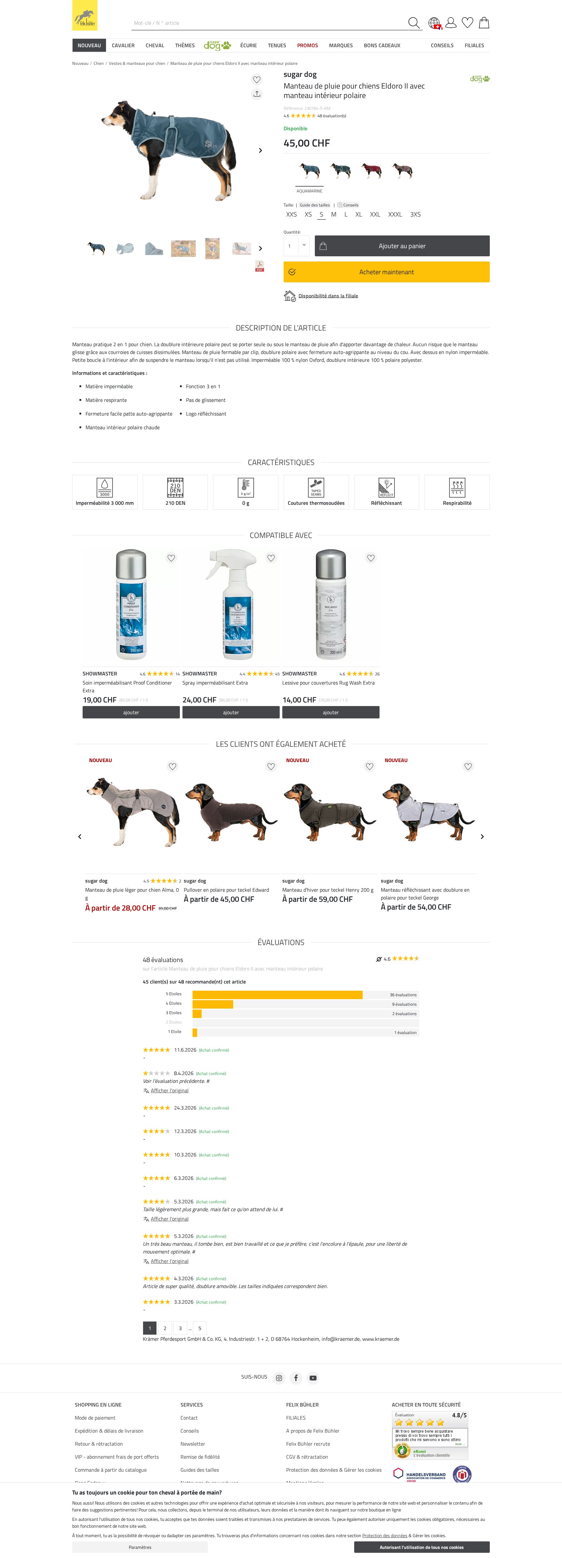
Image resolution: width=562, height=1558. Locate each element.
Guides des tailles (200, 1470)
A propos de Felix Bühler (313, 1431)
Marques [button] (341, 45)
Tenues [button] (277, 45)
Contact (189, 1418)
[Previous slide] (77, 150)
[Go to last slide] (80, 836)
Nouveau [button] (89, 45)
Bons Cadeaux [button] (382, 45)
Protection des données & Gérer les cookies (333, 1470)
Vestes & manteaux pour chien (137, 63)
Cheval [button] (155, 45)
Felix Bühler (302, 1405)
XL (358, 214)
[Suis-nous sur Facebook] (295, 1378)
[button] (217, 45)
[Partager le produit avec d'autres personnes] (257, 94)
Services (192, 1405)
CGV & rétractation (307, 1457)
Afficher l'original (170, 1090)
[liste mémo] (467, 21)
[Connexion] (451, 21)
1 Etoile (174, 1031)
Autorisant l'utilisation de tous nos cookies (422, 1547)
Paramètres (140, 1547)
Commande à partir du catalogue (111, 1470)
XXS (291, 214)
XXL (375, 214)
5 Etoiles (173, 994)
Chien (99, 63)
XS (308, 214)
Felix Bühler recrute (308, 1444)
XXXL (395, 214)
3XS (415, 214)
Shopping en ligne (98, 1405)
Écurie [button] (248, 45)
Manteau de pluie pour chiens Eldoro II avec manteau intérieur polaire (234, 63)
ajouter (131, 712)
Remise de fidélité (200, 1457)
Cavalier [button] (123, 45)
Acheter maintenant (386, 272)
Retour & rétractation (99, 1444)
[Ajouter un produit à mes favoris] (257, 79)
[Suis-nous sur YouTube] (312, 1378)
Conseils (351, 205)
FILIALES (296, 1418)
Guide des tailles (315, 205)
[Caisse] (484, 21)
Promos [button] (307, 45)
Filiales (474, 45)
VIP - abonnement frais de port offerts (117, 1457)
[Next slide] (260, 150)
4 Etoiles (173, 1003)
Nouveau (80, 63)
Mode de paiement (95, 1418)
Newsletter (193, 1444)
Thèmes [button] (185, 45)
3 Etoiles (173, 1013)
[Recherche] (415, 23)
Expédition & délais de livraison (109, 1431)
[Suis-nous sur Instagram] (279, 1378)
